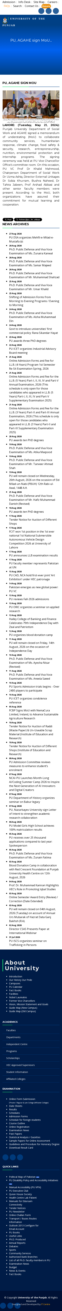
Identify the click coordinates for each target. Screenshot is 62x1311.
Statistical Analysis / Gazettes (24, 1137)
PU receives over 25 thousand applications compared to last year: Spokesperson (30, 841)
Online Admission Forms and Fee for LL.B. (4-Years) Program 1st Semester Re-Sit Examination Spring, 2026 (32, 364)
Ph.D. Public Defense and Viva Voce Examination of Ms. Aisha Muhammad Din (32, 317)
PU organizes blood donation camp (31, 635)
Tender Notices (17, 1208)
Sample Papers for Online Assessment (29, 1140)
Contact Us (31, 6)
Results (13, 1109)
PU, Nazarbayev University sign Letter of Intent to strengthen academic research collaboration (32, 814)
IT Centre (45, 1304)
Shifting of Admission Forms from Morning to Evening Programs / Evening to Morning (34, 301)
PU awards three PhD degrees (27, 341)
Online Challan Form (20, 1215)
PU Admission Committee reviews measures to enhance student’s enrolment (29, 766)
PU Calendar (15, 986)
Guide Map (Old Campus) (22, 1011)
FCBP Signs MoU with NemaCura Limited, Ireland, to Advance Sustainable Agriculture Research (33, 714)
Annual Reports (17, 1242)
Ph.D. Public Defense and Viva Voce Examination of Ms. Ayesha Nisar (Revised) (30, 662)
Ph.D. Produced (17, 1239)
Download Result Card (21, 1147)
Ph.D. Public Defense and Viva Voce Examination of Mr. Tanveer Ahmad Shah (31, 464)
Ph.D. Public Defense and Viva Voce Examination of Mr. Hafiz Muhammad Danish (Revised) (32, 500)
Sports (12, 1249)
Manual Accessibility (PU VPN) (25, 1187)
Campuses (14, 983)
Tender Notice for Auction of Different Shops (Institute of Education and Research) (33, 750)
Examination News (19, 1130)
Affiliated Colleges (15, 1078)
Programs (11, 1051)
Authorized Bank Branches (23, 1256)
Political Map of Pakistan (22, 1176)
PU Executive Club (18, 1190)
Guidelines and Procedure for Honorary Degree (34, 1144)
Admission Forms (18, 1116)
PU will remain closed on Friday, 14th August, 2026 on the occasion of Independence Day (31, 647)
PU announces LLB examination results (33, 555)
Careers (52, 2)
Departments (13, 1037)
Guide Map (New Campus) (23, 1007)
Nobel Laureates (18, 997)
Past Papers (15, 1133)
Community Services (20, 1253)
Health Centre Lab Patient (23, 1197)
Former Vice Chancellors (22, 1000)
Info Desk (24, 2)
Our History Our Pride (20, 979)
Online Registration (19, 1126)
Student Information (17, 1072)
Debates (13, 1246)
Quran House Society (20, 1194)
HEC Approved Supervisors (20, 1065)
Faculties (11, 1030)
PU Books (14, 1232)
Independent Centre (16, 1044)
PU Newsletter (17, 1211)
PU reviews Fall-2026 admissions (29, 599)
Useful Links (15, 1235)
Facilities (13, 993)
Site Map (39, 2)
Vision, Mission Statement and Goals (28, 1004)
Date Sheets (15, 1105)
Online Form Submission (28, 1100)
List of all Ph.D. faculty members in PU (29, 1260)
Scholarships (13, 1058)
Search (17, 6)
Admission (8, 2)
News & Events (17, 1270)
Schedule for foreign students (25, 1119)
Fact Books (15, 990)
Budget (13, 1267)
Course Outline (17, 1123)
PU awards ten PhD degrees (26, 440)
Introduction (15, 976)
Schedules (14, 1112)
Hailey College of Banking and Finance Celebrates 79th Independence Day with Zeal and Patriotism (33, 623)
